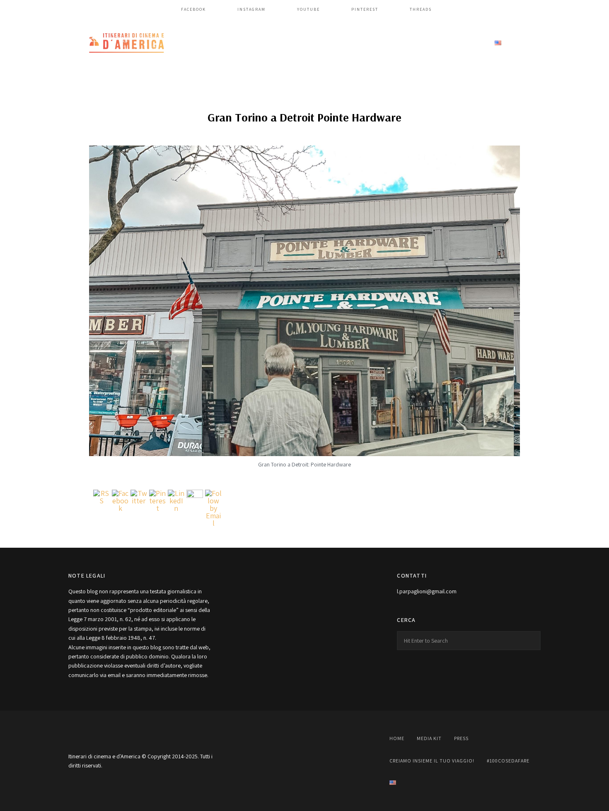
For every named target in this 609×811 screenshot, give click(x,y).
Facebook (193, 9)
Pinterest (364, 9)
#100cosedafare (456, 43)
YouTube (308, 9)
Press (297, 43)
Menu (532, 43)
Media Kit (261, 43)
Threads (421, 9)
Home (225, 43)
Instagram (251, 9)
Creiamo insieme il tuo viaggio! (369, 43)
